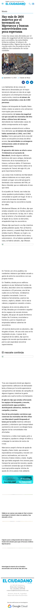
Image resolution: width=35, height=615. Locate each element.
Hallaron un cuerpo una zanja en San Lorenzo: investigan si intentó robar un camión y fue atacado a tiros (17, 515)
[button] (2, 3)
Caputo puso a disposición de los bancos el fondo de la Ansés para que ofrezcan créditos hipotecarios (17, 542)
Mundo (4, 11)
